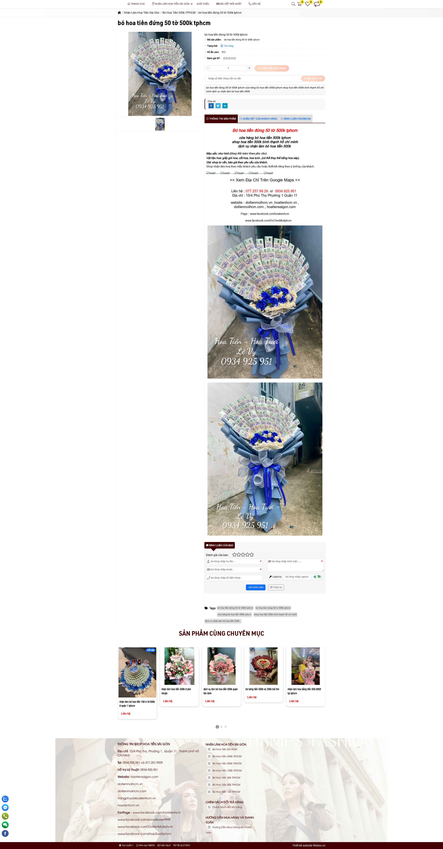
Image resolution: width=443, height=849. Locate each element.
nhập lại (277, 587)
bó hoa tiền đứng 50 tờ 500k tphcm (235, 608)
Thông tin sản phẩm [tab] (222, 118)
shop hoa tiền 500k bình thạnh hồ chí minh (275, 614)
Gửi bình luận (255, 587)
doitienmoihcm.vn (259, 202)
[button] (293, 4)
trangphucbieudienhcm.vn (137, 798)
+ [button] (249, 68)
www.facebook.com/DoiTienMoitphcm (268, 220)
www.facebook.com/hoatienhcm (269, 213)
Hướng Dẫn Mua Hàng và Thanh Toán (230, 819)
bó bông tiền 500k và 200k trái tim (262, 689)
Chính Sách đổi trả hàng (225, 802)
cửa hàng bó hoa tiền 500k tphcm (234, 614)
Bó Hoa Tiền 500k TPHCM (227, 756)
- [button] (207, 68)
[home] (119, 12)
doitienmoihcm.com (249, 207)
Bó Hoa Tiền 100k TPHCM (227, 770)
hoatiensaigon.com (281, 207)
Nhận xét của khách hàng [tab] (259, 118)
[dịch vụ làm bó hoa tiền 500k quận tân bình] (221, 666)
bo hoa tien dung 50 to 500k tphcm (273, 608)
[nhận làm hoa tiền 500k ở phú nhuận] (179, 666)
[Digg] (225, 106)
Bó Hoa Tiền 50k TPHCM (226, 777)
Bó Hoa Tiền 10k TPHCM (226, 791)
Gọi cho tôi (314, 78)
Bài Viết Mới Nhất (230, 4)
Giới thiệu (203, 4)
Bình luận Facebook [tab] (297, 118)
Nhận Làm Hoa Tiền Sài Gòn (172, 4)
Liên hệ (256, 4)
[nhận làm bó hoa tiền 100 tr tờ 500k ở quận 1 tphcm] (137, 672)
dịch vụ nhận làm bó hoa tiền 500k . (223, 621)
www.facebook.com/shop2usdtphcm (144, 834)
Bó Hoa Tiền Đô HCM (224, 749)
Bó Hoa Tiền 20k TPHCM (226, 784)
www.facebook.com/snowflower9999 (144, 819)
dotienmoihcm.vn (130, 784)
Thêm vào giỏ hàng (273, 68)
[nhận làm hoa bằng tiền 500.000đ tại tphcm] (305, 666)
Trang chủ (138, 4)
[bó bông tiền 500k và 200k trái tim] (263, 666)
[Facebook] (211, 106)
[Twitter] (218, 106)
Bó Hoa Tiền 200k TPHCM (227, 763)
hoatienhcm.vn (285, 202)
